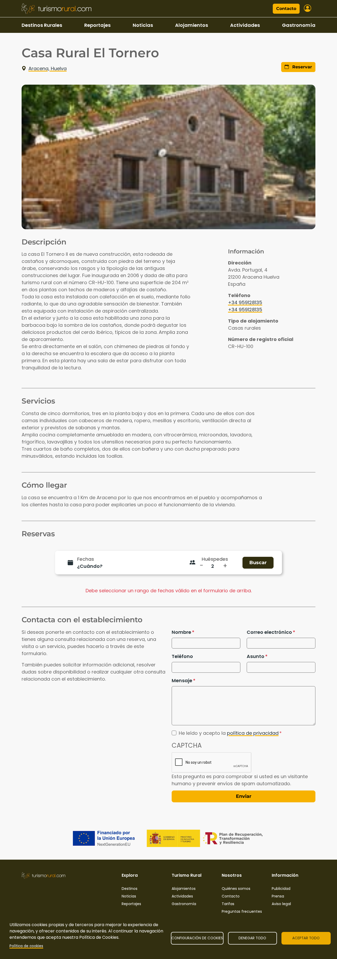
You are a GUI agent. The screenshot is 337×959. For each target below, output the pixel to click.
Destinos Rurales (42, 25)
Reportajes (97, 25)
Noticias (143, 25)
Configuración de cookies (197, 938)
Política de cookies (26, 945)
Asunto (255, 656)
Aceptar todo (306, 938)
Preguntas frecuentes (242, 911)
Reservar (301, 66)
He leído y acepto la (229, 733)
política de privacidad (253, 733)
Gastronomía (298, 25)
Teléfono (182, 656)
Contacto (286, 8)
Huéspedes (215, 559)
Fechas (85, 559)
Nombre (181, 632)
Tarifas (228, 903)
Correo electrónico (269, 632)
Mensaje (182, 680)
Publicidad (281, 888)
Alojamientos (191, 25)
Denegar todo (252, 938)
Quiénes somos (236, 888)
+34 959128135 (245, 302)
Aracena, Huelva (47, 68)
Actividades (245, 25)
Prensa (278, 896)
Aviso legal (281, 903)
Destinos (129, 888)
